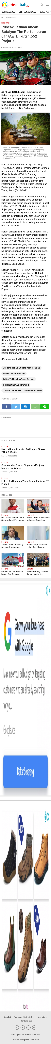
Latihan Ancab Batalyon (14, 373)
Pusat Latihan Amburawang (16, 385)
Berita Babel (8, 12)
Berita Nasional (27, 12)
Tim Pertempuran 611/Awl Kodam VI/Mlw (22, 390)
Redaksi (7, 1017)
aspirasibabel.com (30, 1040)
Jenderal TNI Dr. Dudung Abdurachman (21, 368)
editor (15, 398)
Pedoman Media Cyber (24, 1017)
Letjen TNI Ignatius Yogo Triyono (18, 379)
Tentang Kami (27, 1021)
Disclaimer (42, 1017)
